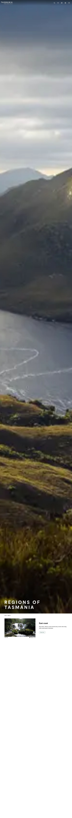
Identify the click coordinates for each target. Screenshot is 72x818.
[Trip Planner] (61, 2)
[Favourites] (58, 2)
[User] (65, 2)
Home (5, 615)
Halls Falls (6, 637)
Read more (42, 632)
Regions (9, 615)
